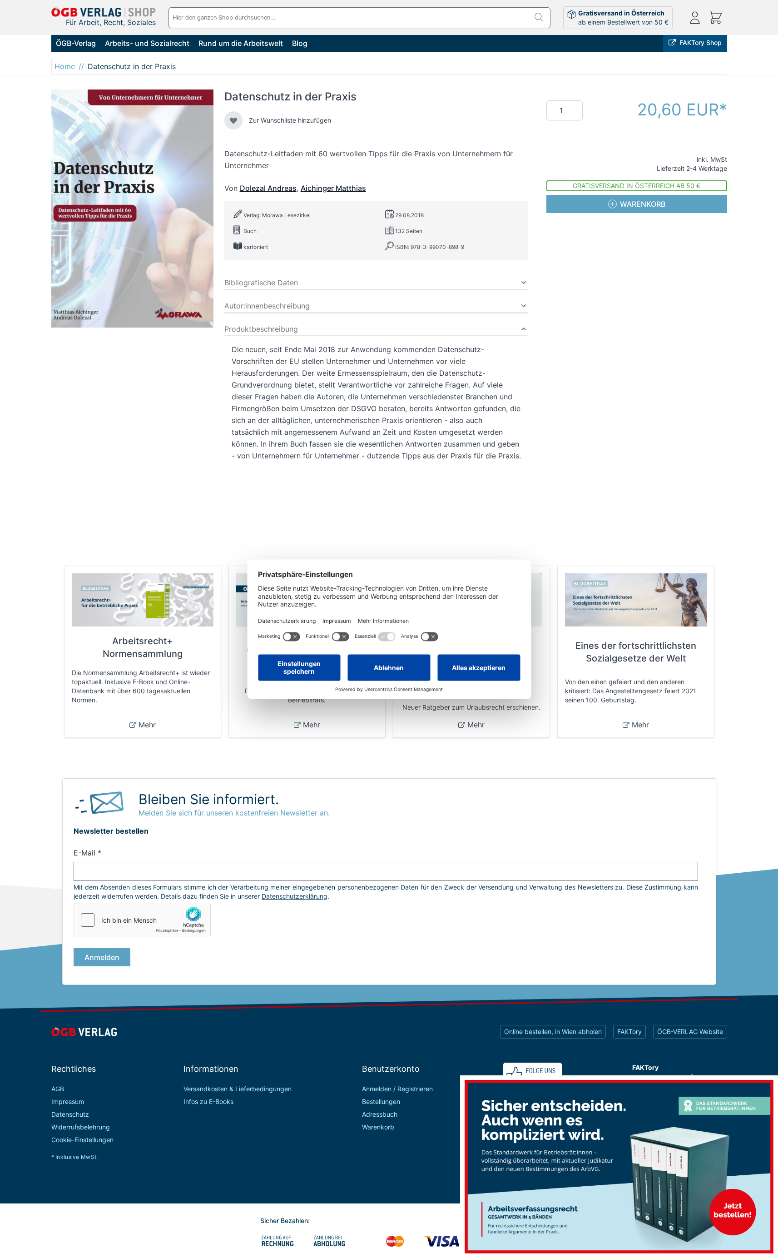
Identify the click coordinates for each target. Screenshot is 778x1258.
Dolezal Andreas (268, 188)
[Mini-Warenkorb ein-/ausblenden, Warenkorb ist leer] (715, 17)
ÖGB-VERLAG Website (690, 1031)
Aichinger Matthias (333, 188)
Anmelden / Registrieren (397, 1089)
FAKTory (629, 1031)
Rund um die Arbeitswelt (240, 43)
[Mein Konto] (694, 17)
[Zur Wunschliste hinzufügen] (233, 120)
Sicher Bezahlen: (285, 1220)
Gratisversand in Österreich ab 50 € (636, 185)
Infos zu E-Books (208, 1101)
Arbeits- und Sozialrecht (147, 43)
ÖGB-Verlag (76, 43)
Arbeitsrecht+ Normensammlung (143, 647)
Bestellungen (381, 1101)
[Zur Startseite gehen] (103, 12)
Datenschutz (70, 1114)
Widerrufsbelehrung (80, 1127)
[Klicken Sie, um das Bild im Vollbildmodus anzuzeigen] (132, 209)
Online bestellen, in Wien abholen (553, 1031)
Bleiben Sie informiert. (209, 799)
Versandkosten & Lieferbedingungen (237, 1089)
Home (65, 66)
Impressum (67, 1101)
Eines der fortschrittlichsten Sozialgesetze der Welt (635, 652)
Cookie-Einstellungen (82, 1140)
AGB (57, 1089)
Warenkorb (378, 1127)
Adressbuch (379, 1114)
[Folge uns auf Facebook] (532, 1074)
